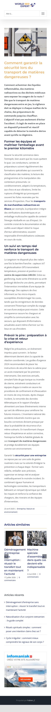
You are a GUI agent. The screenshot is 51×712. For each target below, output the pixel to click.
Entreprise (21, 508)
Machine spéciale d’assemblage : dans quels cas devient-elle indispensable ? (36, 560)
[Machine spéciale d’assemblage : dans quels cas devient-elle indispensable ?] (37, 538)
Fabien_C (31, 700)
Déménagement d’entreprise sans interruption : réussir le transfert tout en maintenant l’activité (25, 606)
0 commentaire (12, 579)
